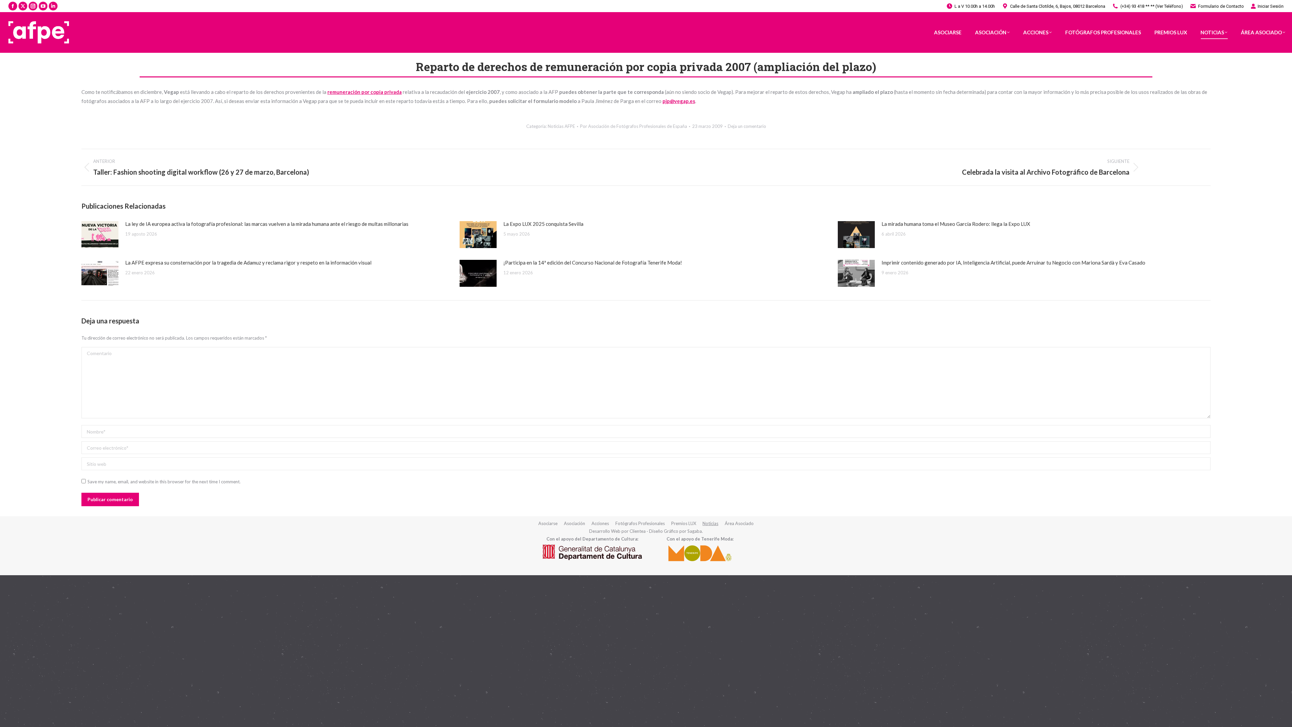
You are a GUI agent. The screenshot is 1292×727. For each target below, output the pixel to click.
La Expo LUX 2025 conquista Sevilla (543, 224)
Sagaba (694, 531)
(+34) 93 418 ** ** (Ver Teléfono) (1151, 6)
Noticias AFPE (561, 126)
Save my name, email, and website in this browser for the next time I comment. (164, 481)
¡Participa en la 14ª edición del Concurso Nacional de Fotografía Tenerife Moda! (592, 262)
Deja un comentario (747, 126)
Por (633, 126)
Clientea (638, 531)
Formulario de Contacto (1221, 6)
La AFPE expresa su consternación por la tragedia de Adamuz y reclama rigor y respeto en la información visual (248, 262)
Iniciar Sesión (1271, 6)
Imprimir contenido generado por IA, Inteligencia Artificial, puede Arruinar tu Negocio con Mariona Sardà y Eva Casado (1013, 262)
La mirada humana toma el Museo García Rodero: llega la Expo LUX (956, 224)
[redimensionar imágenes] (99, 234)
